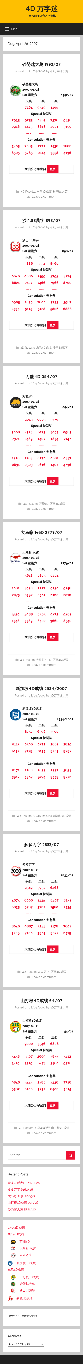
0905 (16, 302)
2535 (67, 907)
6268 (54, 888)
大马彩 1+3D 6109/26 (22, 1196)
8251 (67, 900)
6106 (29, 1089)
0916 (16, 127)
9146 (67, 588)
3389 (29, 621)
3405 (16, 146)
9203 (54, 751)
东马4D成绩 (44, 191)
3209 (16, 933)
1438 (54, 146)
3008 (16, 432)
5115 (28, 309)
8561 (41, 595)
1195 (54, 107)
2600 (41, 302)
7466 (41, 283)
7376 (54, 120)
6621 (16, 283)
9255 (29, 120)
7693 (67, 926)
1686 (67, 146)
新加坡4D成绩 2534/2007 (41, 688)
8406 (54, 1089)
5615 (67, 1089)
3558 (54, 153)
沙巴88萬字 (60, 347)
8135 (41, 751)
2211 (41, 146)
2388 (41, 1082)
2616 (41, 465)
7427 (28, 283)
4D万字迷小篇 (59, 71)
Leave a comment (44, 196)
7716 (67, 1082)
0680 (28, 276)
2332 (54, 770)
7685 (29, 146)
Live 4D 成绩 (16, 1227)
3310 (15, 614)
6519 (67, 933)
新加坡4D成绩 (62, 816)
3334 (41, 263)
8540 (67, 621)
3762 (41, 907)
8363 (41, 614)
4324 (28, 432)
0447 (67, 458)
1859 (29, 302)
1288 (29, 770)
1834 (54, 439)
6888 (67, 309)
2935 (16, 120)
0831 (16, 465)
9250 (54, 588)
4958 (29, 588)
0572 (41, 744)
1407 (41, 439)
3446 (54, 1082)
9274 (41, 777)
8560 (54, 263)
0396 (29, 744)
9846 (16, 1082)
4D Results (28, 191)
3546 (41, 1044)
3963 (41, 933)
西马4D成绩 (57, 503)
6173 (41, 432)
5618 (29, 575)
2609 (41, 1056)
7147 (67, 439)
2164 (28, 458)
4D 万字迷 (41, 8)
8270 (41, 458)
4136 (67, 153)
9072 (54, 933)
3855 (54, 1056)
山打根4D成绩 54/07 (42, 1000)
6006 (28, 900)
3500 (54, 732)
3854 (67, 770)
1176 (54, 926)
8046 (16, 926)
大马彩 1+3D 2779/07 (41, 532)
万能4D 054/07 (42, 376)
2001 (54, 127)
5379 (54, 420)
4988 (29, 614)
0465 (41, 120)
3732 (41, 1089)
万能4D (43, 503)
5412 (67, 1056)
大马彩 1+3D (43, 660)
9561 (67, 614)
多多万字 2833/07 (41, 844)
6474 (41, 1063)
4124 (67, 276)
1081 (15, 588)
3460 (54, 1063)
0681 (54, 458)
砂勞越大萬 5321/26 (22, 1209)
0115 (15, 744)
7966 (54, 283)
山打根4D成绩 (60, 1128)
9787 (29, 907)
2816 (67, 595)
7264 (29, 107)
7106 (29, 933)
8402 (41, 621)
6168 (54, 595)
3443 (28, 1082)
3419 (15, 1063)
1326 (15, 458)
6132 (15, 751)
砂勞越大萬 (60, 191)
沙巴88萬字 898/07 (41, 220)
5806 (54, 309)
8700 (67, 283)
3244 (41, 926)
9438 (67, 120)
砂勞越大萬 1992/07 (41, 64)
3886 (29, 263)
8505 (16, 153)
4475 (28, 127)
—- (28, 133)
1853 (41, 770)
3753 (54, 302)
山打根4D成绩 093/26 (23, 1202)
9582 (16, 1089)
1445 (41, 900)
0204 (54, 575)
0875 (41, 575)
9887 (29, 926)
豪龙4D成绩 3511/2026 (24, 1183)
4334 (15, 309)
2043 (29, 420)
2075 (16, 595)
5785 (29, 153)
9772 (67, 777)
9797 (67, 751)
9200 (29, 1044)
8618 (41, 127)
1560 (54, 907)
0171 (15, 770)
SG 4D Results (42, 816)
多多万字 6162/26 (20, 1189)
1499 (41, 276)
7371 (15, 439)
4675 (16, 900)
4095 (54, 432)
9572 (54, 614)
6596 (41, 732)
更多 (53, 169)
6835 (16, 907)
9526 (67, 1063)
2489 (29, 439)
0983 (67, 432)
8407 (54, 900)
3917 (15, 777)
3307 (29, 1056)
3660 (54, 621)
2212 (41, 588)
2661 (54, 744)
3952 (41, 888)
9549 (41, 107)
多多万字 (43, 972)
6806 (54, 1044)
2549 (29, 888)
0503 (29, 465)
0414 (41, 153)
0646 (16, 276)
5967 (29, 777)
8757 (29, 732)
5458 (16, 1056)
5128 (41, 309)
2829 (67, 744)
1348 (15, 621)
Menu (15, 29)
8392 (29, 595)
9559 (54, 777)
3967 (67, 302)
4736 (67, 465)
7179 (28, 751)
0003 (41, 420)
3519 (28, 1063)
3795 (54, 276)
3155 (67, 127)
